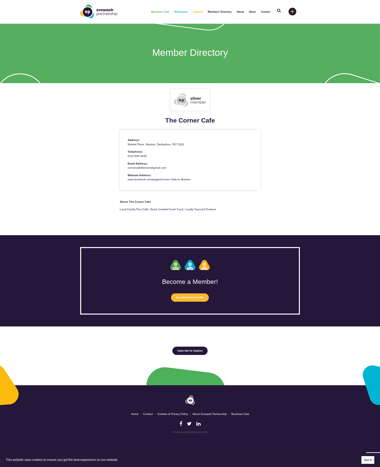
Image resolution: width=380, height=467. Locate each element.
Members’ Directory (220, 11)
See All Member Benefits (190, 297)
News (252, 11)
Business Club (160, 11)
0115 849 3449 (137, 156)
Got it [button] (368, 459)
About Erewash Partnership (210, 414)
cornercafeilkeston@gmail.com (147, 167)
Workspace (181, 11)
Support (198, 11)
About (240, 11)
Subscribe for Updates (190, 350)
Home (135, 414)
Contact (265, 11)
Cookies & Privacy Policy (172, 414)
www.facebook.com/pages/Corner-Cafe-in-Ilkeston (159, 179)
